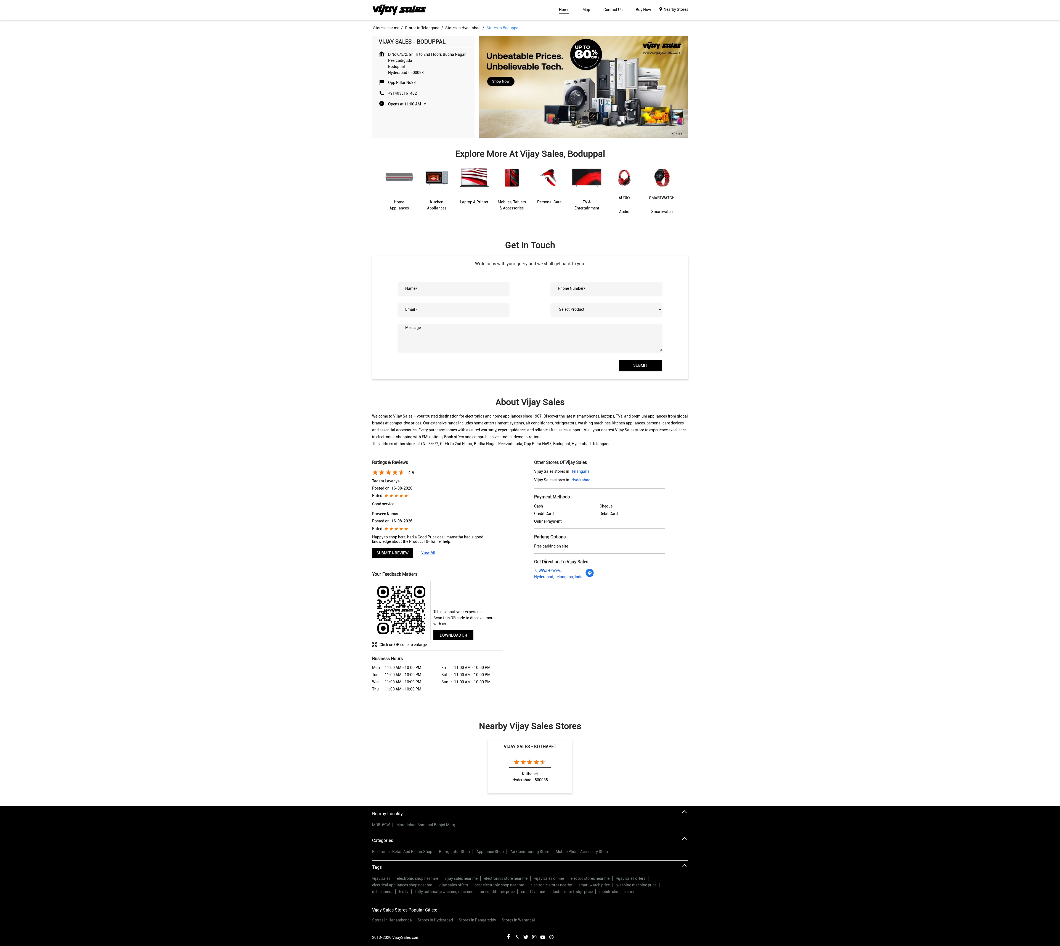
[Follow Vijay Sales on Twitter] (525, 936)
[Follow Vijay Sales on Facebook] (508, 936)
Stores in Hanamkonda (392, 920)
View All (428, 552)
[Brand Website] (551, 936)
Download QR (453, 635)
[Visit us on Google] (517, 936)
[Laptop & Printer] (474, 190)
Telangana (580, 471)
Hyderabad (580, 480)
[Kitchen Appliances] (436, 190)
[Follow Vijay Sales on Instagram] (534, 936)
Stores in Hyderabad (435, 920)
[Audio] (624, 194)
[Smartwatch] (662, 194)
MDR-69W (381, 825)
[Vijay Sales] (399, 10)
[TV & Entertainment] (586, 190)
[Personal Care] (549, 190)
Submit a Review (393, 553)
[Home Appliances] (399, 190)
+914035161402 (402, 93)
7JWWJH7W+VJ (548, 570)
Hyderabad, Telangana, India (559, 577)
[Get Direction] (589, 576)
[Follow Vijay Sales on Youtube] (543, 936)
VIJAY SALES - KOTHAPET (530, 746)
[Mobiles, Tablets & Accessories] (511, 190)
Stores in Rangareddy (477, 920)
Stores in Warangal (518, 920)
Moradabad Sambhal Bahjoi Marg (425, 825)
